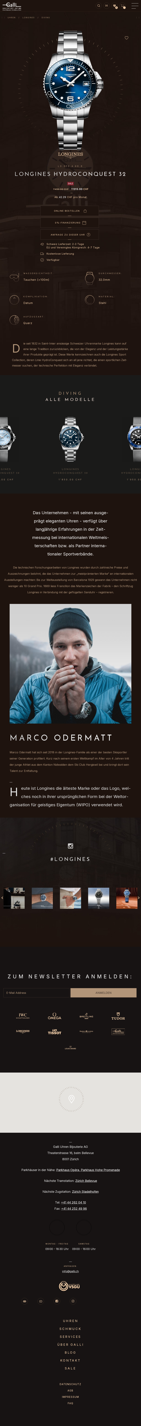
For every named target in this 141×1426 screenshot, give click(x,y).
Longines (29, 18)
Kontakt (70, 1360)
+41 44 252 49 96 (74, 1208)
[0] (114, 5)
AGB (70, 1390)
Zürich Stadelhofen (85, 1191)
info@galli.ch (70, 1271)
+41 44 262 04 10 (73, 1202)
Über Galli (70, 1344)
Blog (70, 1352)
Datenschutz (70, 1384)
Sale (70, 1368)
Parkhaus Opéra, (68, 1170)
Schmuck (70, 1329)
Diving (46, 18)
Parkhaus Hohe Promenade (100, 1170)
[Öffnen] (14, 898)
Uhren (12, 18)
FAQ (70, 1403)
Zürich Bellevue (86, 1181)
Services (70, 1336)
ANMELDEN (103, 993)
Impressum (70, 1396)
